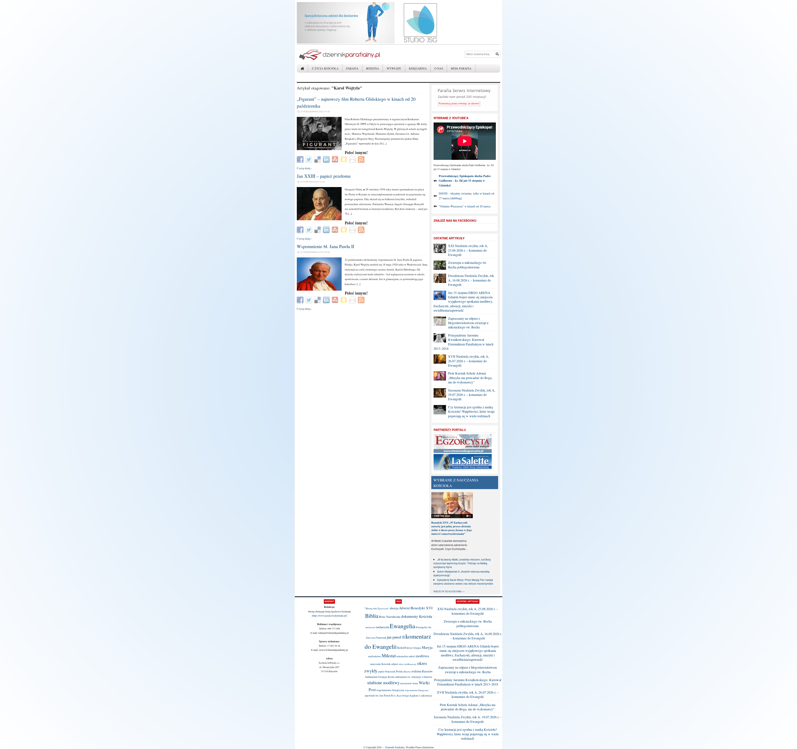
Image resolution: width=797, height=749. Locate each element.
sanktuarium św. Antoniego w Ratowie (413, 676)
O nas (438, 68)
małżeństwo (374, 656)
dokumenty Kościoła (416, 616)
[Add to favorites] (344, 159)
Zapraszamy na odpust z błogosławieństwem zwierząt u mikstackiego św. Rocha (468, 322)
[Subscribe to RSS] (361, 159)
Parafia (352, 68)
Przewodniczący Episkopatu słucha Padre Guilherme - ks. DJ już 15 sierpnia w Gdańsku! (465, 180)
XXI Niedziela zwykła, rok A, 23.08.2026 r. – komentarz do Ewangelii (468, 250)
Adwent (404, 608)
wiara (415, 683)
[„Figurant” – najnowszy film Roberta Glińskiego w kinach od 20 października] (319, 149)
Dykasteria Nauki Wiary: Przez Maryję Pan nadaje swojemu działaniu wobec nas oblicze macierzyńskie (463, 581)
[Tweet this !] (309, 159)
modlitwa (422, 656)
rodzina (416, 671)
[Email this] (353, 159)
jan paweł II (396, 637)
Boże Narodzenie (390, 616)
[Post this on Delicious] (318, 159)
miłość (412, 656)
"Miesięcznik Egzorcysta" (376, 608)
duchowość (370, 627)
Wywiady (394, 68)
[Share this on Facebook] (300, 159)
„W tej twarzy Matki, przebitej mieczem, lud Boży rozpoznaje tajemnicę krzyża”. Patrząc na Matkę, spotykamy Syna (462, 563)
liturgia (417, 648)
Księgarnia (418, 68)
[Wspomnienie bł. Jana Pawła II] (319, 289)
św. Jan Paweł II (384, 695)
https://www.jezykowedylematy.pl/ (329, 615)
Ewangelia (402, 626)
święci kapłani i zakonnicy (417, 695)
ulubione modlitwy (383, 682)
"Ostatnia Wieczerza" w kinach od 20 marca (464, 206)
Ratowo (407, 671)
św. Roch (397, 695)
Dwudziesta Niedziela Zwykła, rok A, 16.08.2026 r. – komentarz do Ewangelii (471, 280)
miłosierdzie (402, 656)
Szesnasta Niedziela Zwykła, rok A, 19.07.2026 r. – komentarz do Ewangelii (471, 394)
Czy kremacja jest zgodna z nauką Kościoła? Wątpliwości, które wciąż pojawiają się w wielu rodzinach (471, 411)
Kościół (401, 648)
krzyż (410, 648)
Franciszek (381, 637)
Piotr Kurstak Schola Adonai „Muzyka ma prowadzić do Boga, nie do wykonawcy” (470, 377)
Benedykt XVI (422, 607)
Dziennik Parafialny (395, 747)
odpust (394, 664)
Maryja (427, 647)
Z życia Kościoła (325, 68)
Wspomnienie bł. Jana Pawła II (325, 246)
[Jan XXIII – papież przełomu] (319, 219)
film (373, 637)
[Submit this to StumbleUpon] (335, 159)
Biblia (371, 615)
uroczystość (406, 683)
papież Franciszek (386, 671)
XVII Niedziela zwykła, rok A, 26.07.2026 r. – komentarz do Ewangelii (468, 360)
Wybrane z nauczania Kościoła (455, 482)
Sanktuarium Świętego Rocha (379, 676)
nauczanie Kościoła (380, 664)
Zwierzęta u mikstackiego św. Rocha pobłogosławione (467, 264)
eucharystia (382, 627)
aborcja (394, 608)
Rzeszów (427, 671)
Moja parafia (461, 68)
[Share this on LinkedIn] (327, 159)
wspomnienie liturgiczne (416, 690)
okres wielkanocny (407, 664)
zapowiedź (370, 695)
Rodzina (372, 68)
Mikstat (389, 655)
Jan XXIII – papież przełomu (324, 176)
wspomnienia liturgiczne (390, 690)
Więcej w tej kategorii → (449, 591)
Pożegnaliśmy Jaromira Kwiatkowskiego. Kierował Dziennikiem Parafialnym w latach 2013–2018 (463, 342)
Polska (399, 671)
